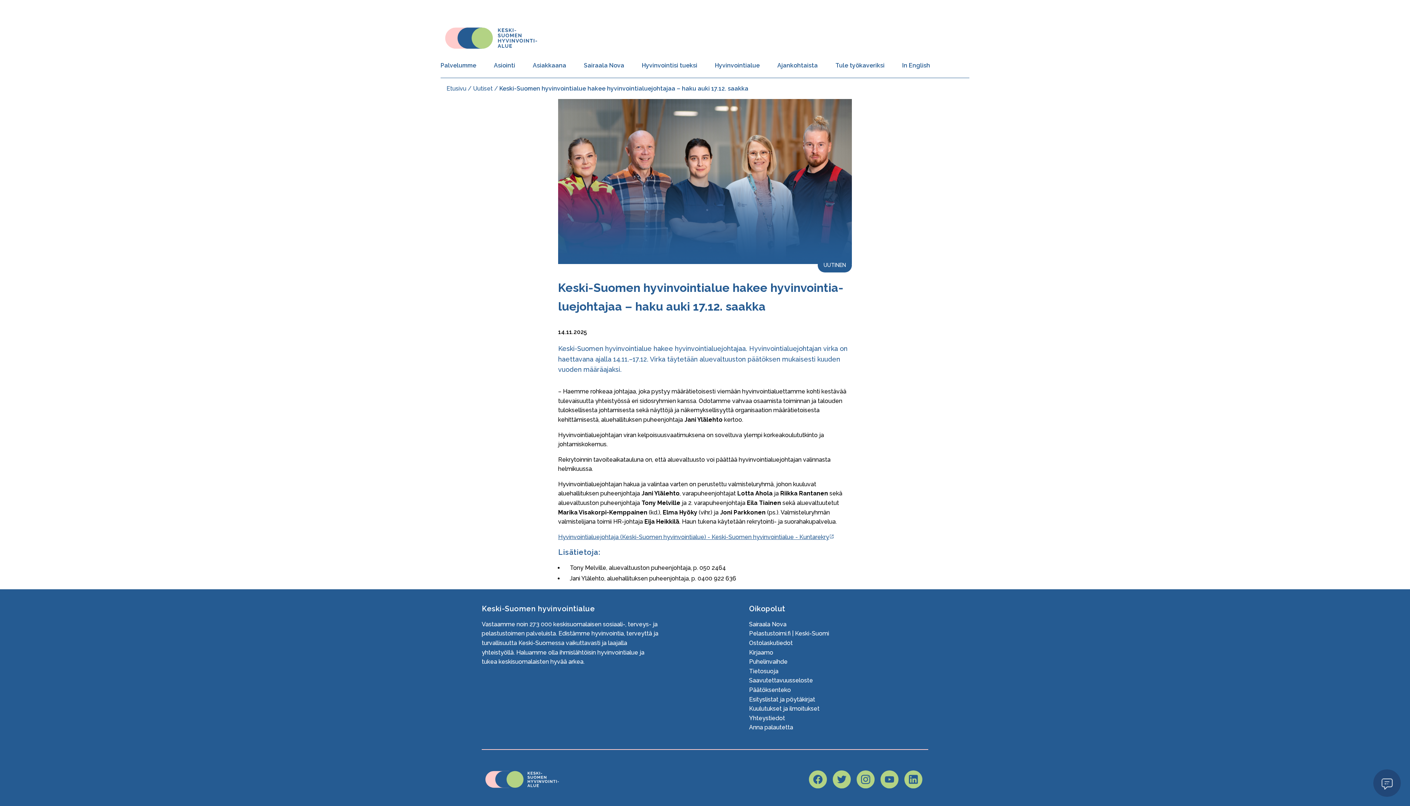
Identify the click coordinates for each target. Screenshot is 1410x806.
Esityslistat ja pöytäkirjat (782, 699)
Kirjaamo (761, 652)
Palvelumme (458, 65)
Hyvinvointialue (737, 65)
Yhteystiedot (767, 718)
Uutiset (483, 88)
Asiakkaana (549, 65)
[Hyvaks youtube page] (890, 779)
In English (916, 65)
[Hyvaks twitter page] (842, 779)
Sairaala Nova (604, 65)
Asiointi (504, 65)
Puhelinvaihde (768, 661)
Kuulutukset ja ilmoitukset (784, 708)
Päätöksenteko (770, 689)
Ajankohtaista (797, 65)
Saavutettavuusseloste (781, 680)
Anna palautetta (771, 727)
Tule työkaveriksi (860, 65)
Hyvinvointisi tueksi (669, 65)
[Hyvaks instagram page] (866, 779)
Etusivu (456, 88)
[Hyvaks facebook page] (818, 779)
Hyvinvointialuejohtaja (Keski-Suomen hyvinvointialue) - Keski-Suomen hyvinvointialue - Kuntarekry (693, 537)
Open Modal (1387, 782)
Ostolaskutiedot (771, 643)
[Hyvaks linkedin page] (913, 779)
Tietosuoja (763, 671)
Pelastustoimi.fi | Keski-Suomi (789, 633)
